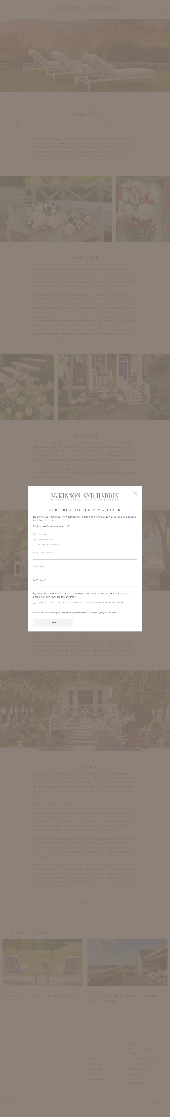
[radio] (85, 534)
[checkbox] (85, 540)
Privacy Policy (71, 612)
